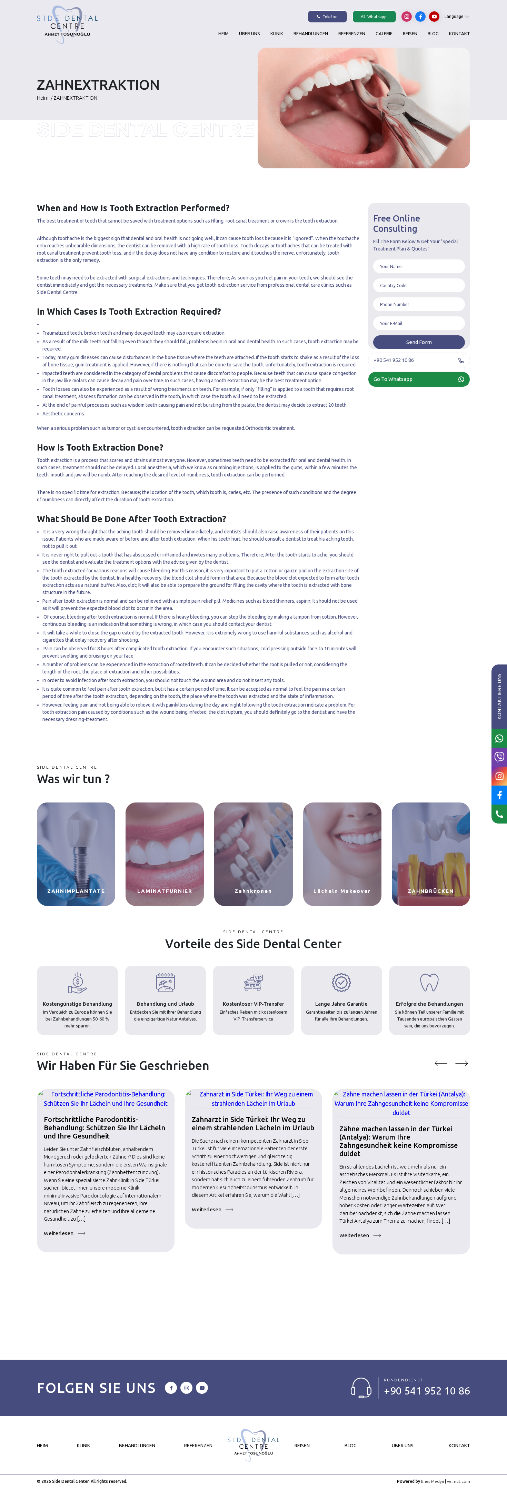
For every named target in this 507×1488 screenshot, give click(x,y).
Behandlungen (311, 33)
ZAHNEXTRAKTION (74, 98)
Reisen (410, 33)
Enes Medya (432, 1481)
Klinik (276, 33)
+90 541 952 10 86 (427, 1391)
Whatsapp (376, 16)
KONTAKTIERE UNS (499, 696)
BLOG (433, 33)
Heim (223, 33)
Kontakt (459, 33)
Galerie (384, 33)
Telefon (329, 16)
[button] (440, 1063)
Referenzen (351, 33)
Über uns (249, 33)
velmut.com (458, 1481)
